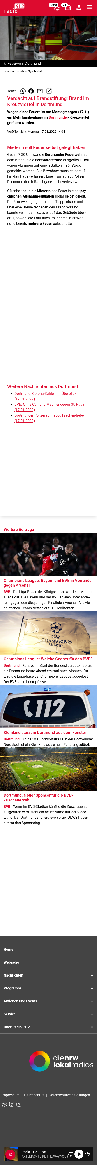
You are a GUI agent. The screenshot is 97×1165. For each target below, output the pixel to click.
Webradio (11, 962)
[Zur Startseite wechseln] (14, 8)
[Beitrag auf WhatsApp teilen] (23, 91)
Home (8, 949)
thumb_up (87, 1154)
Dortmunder (58, 117)
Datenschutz (34, 1095)
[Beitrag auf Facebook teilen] (31, 91)
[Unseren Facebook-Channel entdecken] (11, 1104)
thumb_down (71, 1154)
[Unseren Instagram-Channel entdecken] (19, 1104)
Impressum (11, 1095)
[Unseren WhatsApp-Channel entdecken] (4, 1104)
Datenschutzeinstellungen (69, 1095)
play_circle (79, 1154)
